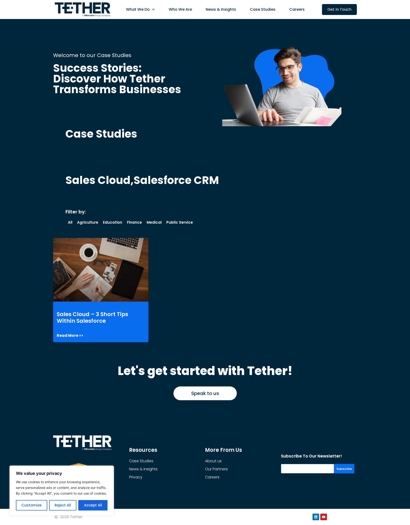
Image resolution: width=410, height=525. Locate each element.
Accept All (93, 505)
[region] (61, 490)
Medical (154, 222)
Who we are (180, 9)
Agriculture (87, 222)
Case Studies (262, 9)
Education (112, 222)
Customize (31, 505)
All (70, 222)
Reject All (63, 505)
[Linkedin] (315, 517)
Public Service (179, 222)
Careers (297, 9)
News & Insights (221, 9)
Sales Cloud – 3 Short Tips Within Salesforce (92, 317)
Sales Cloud (97, 180)
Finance (134, 222)
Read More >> (70, 335)
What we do (138, 9)
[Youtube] (323, 517)
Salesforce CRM (176, 180)
